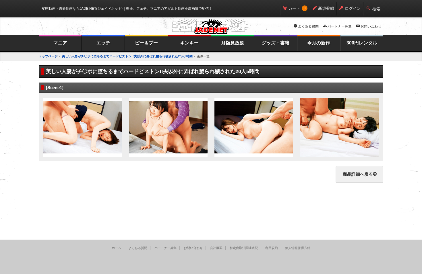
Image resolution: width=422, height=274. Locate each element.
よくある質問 (308, 26)
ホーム (116, 248)
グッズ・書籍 (275, 42)
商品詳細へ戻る (358, 174)
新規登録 (326, 8)
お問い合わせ (371, 26)
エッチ (103, 42)
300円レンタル (361, 42)
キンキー (189, 42)
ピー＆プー (146, 42)
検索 (376, 9)
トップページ (48, 56)
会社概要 (216, 248)
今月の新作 (318, 42)
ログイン (353, 8)
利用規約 (271, 248)
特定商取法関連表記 (244, 248)
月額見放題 (232, 42)
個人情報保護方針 (297, 248)
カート (294, 8)
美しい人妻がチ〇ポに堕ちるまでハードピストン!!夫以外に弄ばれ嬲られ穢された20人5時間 (127, 56)
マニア (60, 42)
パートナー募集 (340, 26)
